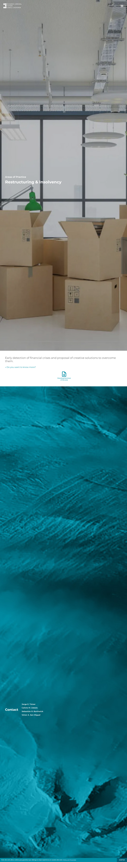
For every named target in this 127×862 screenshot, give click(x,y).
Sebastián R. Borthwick (32, 711)
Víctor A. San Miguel (31, 715)
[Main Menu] (122, 6)
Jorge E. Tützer (29, 704)
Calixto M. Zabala (30, 708)
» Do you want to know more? (20, 367)
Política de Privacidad (69, 860)
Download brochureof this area (64, 379)
